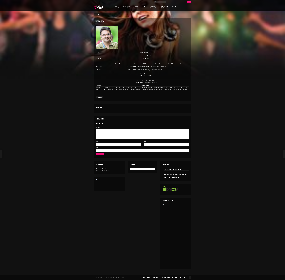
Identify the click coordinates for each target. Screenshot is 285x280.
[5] (128, 88)
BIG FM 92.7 (103, 89)
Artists (144, 7)
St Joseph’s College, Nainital (116, 63)
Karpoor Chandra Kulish (140, 82)
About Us (149, 277)
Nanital (149, 55)
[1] (150, 51)
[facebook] (169, 2)
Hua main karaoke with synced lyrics (172, 169)
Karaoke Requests (165, 7)
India (152, 54)
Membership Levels (184, 277)
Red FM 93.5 (118, 91)
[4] (106, 88)
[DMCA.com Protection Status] (176, 189)
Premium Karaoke (126, 7)
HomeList (174, 6)
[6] (179, 88)
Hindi (104, 87)
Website (98, 147)
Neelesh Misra (99, 97)
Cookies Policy (156, 277)
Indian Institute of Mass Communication (173, 63)
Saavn (135, 91)
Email (146, 141)
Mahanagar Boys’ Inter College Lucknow (133, 63)
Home (117, 7)
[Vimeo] (180, 2)
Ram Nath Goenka (141, 80)
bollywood (134, 66)
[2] (149, 70)
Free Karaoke (136, 7)
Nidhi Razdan (143, 75)
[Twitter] (171, 2)
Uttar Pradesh (146, 54)
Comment (98, 127)
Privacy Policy (175, 277)
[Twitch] (178, 2)
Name (97, 141)
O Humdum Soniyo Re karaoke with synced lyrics (175, 171)
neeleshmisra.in (145, 85)
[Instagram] (173, 2)
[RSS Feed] (182, 2)
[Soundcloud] (176, 2)
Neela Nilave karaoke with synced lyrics (173, 177)
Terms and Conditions (165, 277)
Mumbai (144, 58)
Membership (154, 7)
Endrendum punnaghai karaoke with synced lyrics (175, 174)
